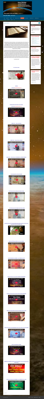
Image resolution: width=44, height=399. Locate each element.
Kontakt (39, 397)
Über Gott (7, 18)
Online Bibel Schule (9, 15)
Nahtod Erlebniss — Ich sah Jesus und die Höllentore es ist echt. (35, 44)
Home (4, 18)
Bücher (12, 19)
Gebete (11, 18)
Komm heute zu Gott (17, 18)
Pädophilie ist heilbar (36, 37)
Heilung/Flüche (31, 18)
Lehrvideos (22, 18)
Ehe (13, 18)
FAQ (14, 19)
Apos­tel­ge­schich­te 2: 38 (18, 87)
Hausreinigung (26, 18)
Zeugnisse (8, 19)
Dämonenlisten (37, 18)
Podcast (5, 19)
